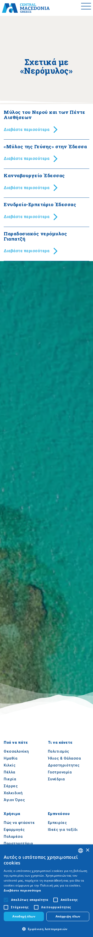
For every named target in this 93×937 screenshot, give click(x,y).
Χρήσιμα (12, 814)
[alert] (46, 890)
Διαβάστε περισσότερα (22, 890)
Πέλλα (9, 772)
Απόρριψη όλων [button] (68, 916)
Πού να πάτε (16, 742)
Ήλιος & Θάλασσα (64, 758)
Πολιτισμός (58, 751)
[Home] (26, 8)
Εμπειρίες (57, 823)
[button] (46, 928)
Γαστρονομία (60, 772)
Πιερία (10, 779)
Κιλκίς (9, 765)
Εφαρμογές (14, 830)
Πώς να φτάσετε (19, 823)
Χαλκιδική (13, 793)
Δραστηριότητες (64, 765)
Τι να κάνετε (60, 742)
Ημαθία (10, 758)
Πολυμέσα (13, 837)
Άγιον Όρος (14, 800)
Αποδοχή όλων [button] (23, 916)
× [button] (87, 850)
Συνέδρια (56, 779)
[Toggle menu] (86, 8)
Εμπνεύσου (59, 814)
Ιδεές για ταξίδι (63, 830)
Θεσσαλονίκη (16, 751)
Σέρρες (11, 786)
